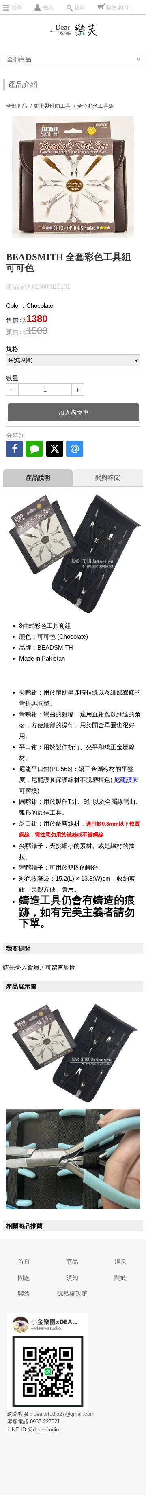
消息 (120, 1261)
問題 (24, 1277)
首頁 (24, 1261)
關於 (120, 1277)
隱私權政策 (72, 1293)
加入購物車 (73, 412)
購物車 (118, 7)
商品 (72, 1261)
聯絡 (24, 1293)
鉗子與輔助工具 (52, 106)
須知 (72, 1277)
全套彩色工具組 (95, 106)
